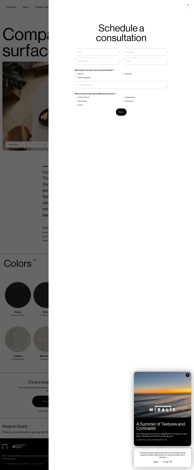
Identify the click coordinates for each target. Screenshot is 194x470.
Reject (156, 462)
